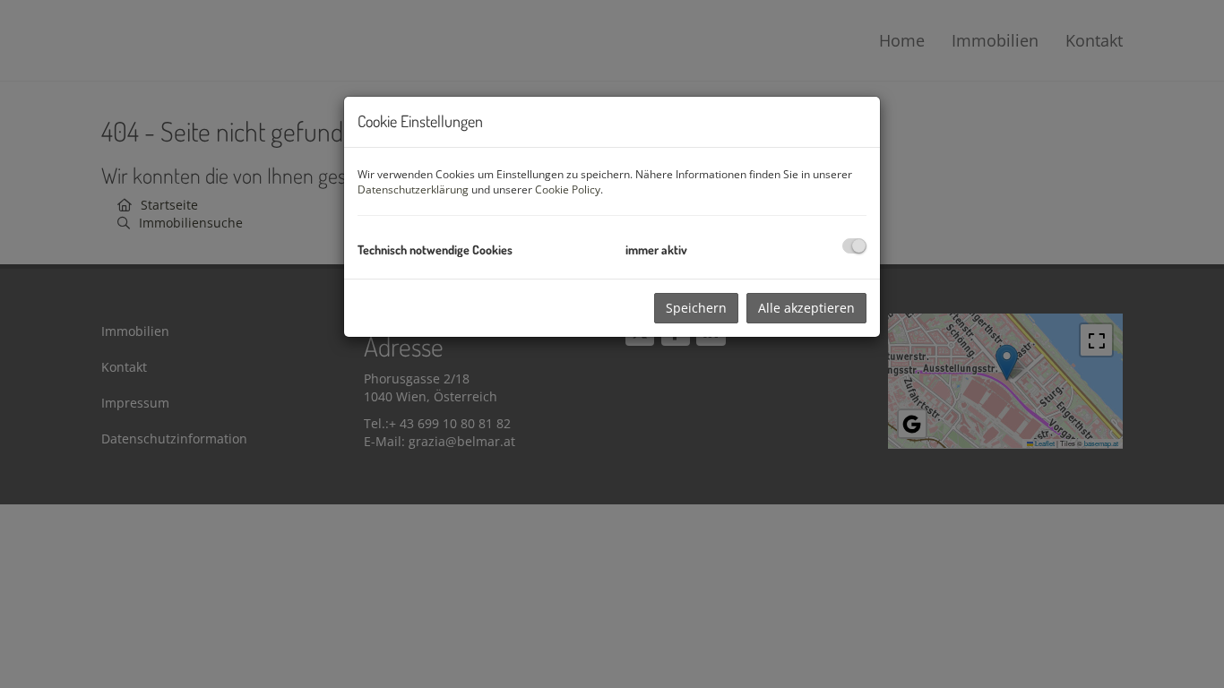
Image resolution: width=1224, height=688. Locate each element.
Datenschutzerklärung (413, 189)
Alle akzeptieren (806, 307)
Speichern (696, 307)
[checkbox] (854, 246)
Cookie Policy (567, 189)
